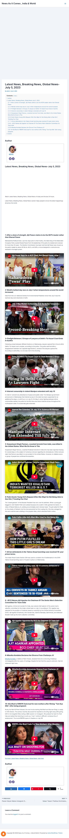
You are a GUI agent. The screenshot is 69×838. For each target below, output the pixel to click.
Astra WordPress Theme (55, 833)
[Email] (10, 158)
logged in (16, 814)
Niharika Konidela (10, 659)
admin (11, 154)
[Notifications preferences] (3, 833)
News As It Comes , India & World (19, 3)
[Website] (13, 158)
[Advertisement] (34, 26)
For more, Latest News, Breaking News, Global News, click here (24, 758)
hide (15, 95)
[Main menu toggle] (65, 4)
